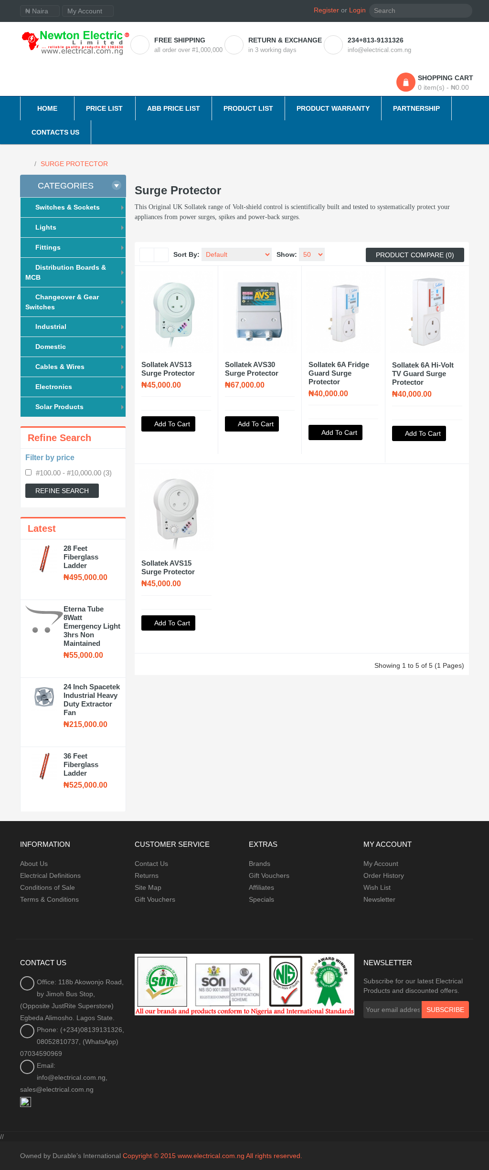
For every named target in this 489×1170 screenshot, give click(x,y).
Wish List (377, 887)
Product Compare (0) (415, 255)
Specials (261, 899)
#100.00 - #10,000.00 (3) (74, 473)
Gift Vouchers (155, 899)
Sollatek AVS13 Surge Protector (168, 368)
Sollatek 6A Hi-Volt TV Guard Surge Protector (423, 373)
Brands (259, 863)
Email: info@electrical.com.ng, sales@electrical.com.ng (63, 1077)
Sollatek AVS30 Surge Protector (251, 368)
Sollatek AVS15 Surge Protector (168, 567)
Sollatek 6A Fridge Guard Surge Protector (338, 373)
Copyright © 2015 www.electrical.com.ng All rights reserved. (212, 1155)
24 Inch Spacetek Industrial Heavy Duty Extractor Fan (92, 700)
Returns (147, 875)
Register (326, 10)
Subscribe (445, 1009)
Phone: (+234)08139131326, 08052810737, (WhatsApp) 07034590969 (72, 1041)
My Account (380, 863)
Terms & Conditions (49, 899)
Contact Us (151, 863)
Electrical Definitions (50, 875)
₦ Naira (37, 11)
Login (357, 10)
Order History (383, 875)
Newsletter (379, 899)
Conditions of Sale (47, 887)
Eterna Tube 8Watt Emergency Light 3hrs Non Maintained (92, 626)
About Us (34, 863)
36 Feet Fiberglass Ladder (81, 764)
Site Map (148, 887)
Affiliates (261, 887)
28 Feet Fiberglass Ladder (81, 556)
